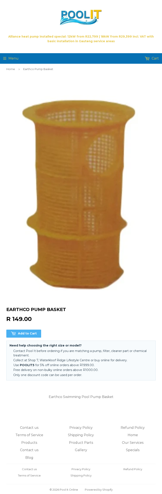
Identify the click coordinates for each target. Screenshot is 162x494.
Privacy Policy (81, 428)
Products (29, 443)
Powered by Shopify (99, 489)
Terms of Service (29, 435)
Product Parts (81, 443)
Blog (29, 458)
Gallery (81, 450)
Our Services (132, 443)
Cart (155, 58)
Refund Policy (133, 428)
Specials (132, 450)
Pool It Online (69, 489)
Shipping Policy (81, 435)
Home (10, 69)
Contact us (29, 428)
